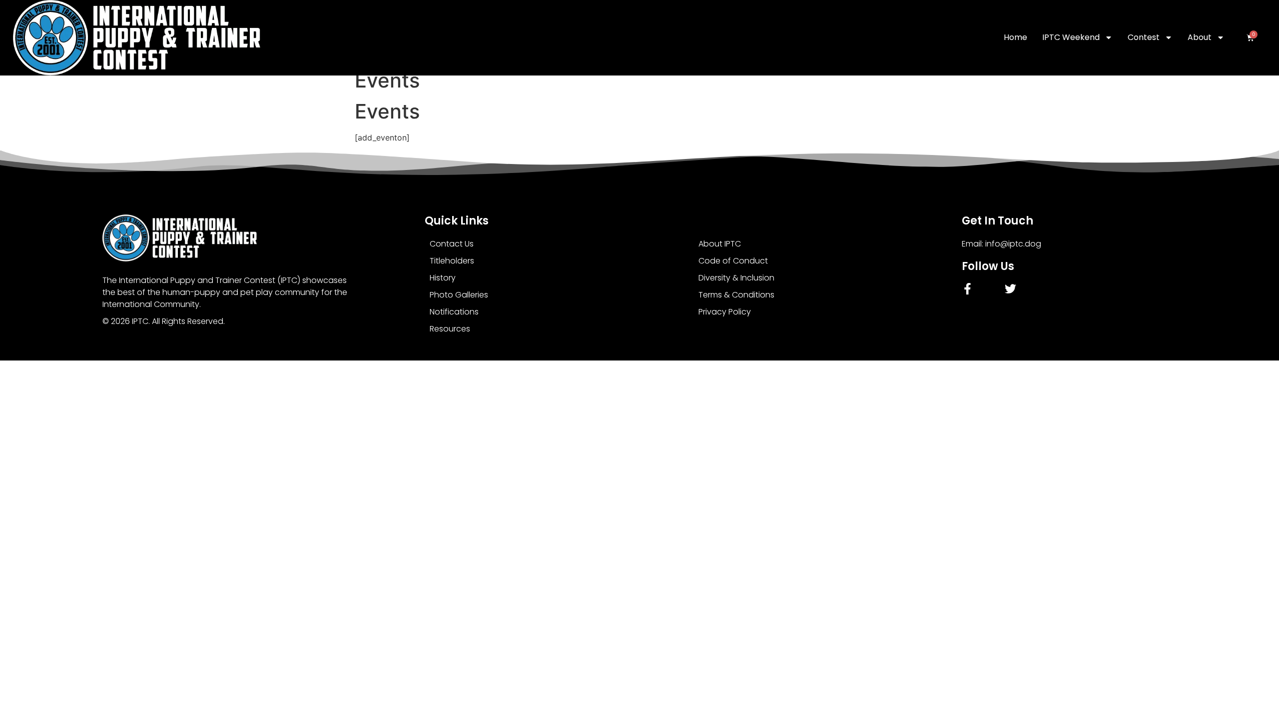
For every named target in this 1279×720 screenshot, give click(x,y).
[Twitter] (1010, 288)
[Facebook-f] (967, 288)
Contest (1144, 37)
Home (1015, 37)
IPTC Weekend (1071, 37)
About (1200, 37)
